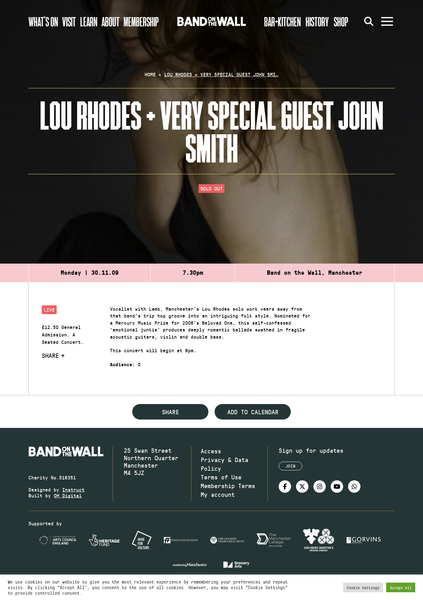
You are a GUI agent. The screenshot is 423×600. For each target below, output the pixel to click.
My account (218, 494)
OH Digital (68, 495)
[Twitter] (302, 486)
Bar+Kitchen (282, 21)
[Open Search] (369, 21)
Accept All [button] (401, 587)
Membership (141, 21)
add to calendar (252, 412)
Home (150, 74)
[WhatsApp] (354, 486)
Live (49, 309)
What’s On (43, 21)
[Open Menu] (387, 21)
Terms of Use (221, 477)
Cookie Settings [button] (363, 587)
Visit (69, 21)
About (111, 21)
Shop (341, 21)
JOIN (290, 466)
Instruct (73, 489)
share (170, 412)
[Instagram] (319, 486)
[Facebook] (285, 486)
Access (211, 451)
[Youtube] (337, 486)
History (317, 21)
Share (50, 355)
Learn (88, 21)
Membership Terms (228, 486)
